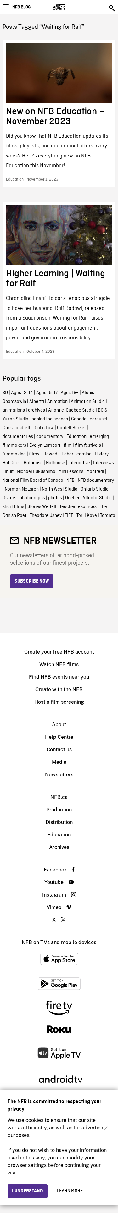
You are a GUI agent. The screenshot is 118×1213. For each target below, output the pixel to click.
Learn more (70, 1191)
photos (55, 498)
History (102, 454)
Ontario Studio (95, 489)
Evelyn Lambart (44, 445)
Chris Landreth (17, 428)
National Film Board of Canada (33, 480)
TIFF (69, 515)
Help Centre (59, 737)
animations (14, 410)
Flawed (49, 454)
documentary (49, 437)
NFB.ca (59, 797)
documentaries (18, 437)
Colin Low (44, 428)
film (68, 445)
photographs (32, 498)
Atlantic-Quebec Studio (71, 410)
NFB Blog (21, 7)
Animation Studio (88, 401)
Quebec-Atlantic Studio (88, 498)
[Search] (112, 8)
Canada (79, 419)
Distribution (59, 822)
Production (59, 810)
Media (59, 762)
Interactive (79, 463)
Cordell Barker (71, 428)
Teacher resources (78, 507)
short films (13, 507)
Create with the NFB (59, 689)
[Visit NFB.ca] (70, 7)
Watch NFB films (59, 664)
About (59, 724)
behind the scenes (49, 419)
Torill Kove (86, 515)
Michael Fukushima (36, 472)
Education (76, 437)
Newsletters (59, 775)
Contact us (59, 750)
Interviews (103, 463)
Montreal (95, 472)
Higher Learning (76, 454)
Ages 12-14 (22, 393)
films (34, 454)
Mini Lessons (71, 472)
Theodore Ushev (46, 515)
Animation (57, 401)
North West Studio (59, 489)
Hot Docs (11, 463)
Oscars (9, 498)
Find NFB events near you (59, 677)
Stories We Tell (41, 507)
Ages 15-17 (47, 393)
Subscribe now (31, 581)
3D (5, 393)
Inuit (9, 472)
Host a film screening (59, 702)
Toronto (107, 515)
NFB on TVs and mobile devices (59, 942)
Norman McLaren (22, 489)
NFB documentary (96, 480)
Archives (59, 847)
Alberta (36, 401)
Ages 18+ (70, 393)
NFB (70, 480)
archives (36, 410)
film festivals (88, 445)
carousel (98, 419)
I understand (27, 1191)
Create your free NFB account (59, 652)
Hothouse (33, 463)
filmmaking (14, 454)
